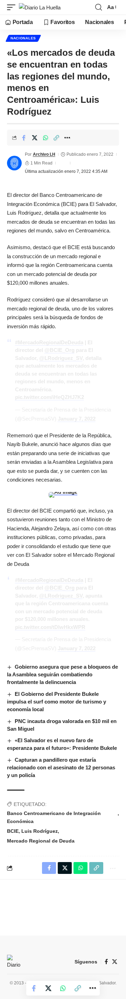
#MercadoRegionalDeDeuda (49, 342)
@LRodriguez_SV (61, 358)
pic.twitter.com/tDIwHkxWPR (50, 627)
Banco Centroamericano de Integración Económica (54, 817)
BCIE (13, 831)
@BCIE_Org (59, 350)
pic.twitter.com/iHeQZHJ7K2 (49, 397)
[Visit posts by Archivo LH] (14, 163)
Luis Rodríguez (39, 831)
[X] (114, 961)
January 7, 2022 (77, 419)
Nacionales (23, 38)
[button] (13, 7)
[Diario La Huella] (40, 7)
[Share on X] (35, 137)
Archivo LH (44, 154)
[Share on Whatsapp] (45, 137)
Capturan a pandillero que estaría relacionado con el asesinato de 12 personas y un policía (61, 767)
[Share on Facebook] (24, 137)
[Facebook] (106, 961)
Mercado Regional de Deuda (41, 841)
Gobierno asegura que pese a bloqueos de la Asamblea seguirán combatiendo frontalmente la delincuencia (62, 674)
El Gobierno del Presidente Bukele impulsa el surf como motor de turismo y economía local (56, 701)
